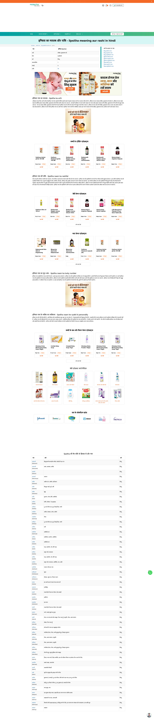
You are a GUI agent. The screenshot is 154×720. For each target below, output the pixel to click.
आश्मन (33, 612)
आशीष (33, 542)
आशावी (33, 471)
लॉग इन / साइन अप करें (117, 34)
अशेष (33, 487)
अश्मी (33, 617)
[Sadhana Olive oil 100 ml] (41, 202)
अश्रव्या (34, 702)
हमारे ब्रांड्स (56, 34)
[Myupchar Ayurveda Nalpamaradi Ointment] (56, 242)
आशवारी (34, 461)
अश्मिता (33, 637)
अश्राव (33, 698)
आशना (33, 657)
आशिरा (33, 527)
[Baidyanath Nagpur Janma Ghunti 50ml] (71, 150)
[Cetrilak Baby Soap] (56, 338)
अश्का (33, 582)
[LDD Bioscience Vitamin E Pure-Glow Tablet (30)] (117, 202)
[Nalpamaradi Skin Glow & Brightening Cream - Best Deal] (41, 242)
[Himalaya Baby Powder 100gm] (87, 338)
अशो (33, 672)
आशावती (34, 466)
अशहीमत (34, 517)
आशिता (33, 552)
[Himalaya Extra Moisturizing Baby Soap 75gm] (117, 338)
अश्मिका (34, 627)
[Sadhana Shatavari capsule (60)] (87, 242)
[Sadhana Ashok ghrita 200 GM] (102, 242)
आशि (33, 497)
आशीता (33, 562)
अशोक (33, 677)
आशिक (33, 502)
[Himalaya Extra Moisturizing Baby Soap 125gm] (102, 338)
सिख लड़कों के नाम (108, 64)
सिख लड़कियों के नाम (108, 66)
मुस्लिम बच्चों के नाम (108, 57)
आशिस (33, 537)
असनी (33, 667)
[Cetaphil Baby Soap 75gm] (71, 338)
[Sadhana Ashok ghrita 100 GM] (41, 150)
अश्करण (34, 587)
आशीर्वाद (34, 532)
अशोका (33, 682)
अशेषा (33, 492)
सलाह (31, 34)
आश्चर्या (34, 476)
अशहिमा (34, 512)
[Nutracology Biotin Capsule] (102, 202)
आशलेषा (34, 602)
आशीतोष (34, 567)
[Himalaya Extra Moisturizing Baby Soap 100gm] (41, 338)
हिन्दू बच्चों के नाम (108, 51)
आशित (33, 547)
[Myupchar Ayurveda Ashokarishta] (71, 242)
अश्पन (33, 692)
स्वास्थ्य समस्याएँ (42, 34)
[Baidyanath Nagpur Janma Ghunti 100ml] (102, 150)
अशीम (33, 482)
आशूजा (33, 687)
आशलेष (33, 597)
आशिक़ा (34, 522)
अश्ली (33, 592)
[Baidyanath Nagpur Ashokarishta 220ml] (87, 150)
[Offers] (103, 5)
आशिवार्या (34, 572)
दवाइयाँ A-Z (67, 34)
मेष (58, 69)
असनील (34, 662)
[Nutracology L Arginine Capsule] (117, 150)
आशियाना (34, 577)
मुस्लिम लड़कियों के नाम (109, 60)
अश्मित (33, 632)
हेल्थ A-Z (78, 34)
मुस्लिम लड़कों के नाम (108, 58)
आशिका (34, 507)
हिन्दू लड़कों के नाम (108, 53)
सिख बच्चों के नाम (108, 62)
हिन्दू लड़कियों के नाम (108, 55)
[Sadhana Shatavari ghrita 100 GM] (56, 150)
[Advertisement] (77, 20)
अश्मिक (33, 622)
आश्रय (33, 708)
